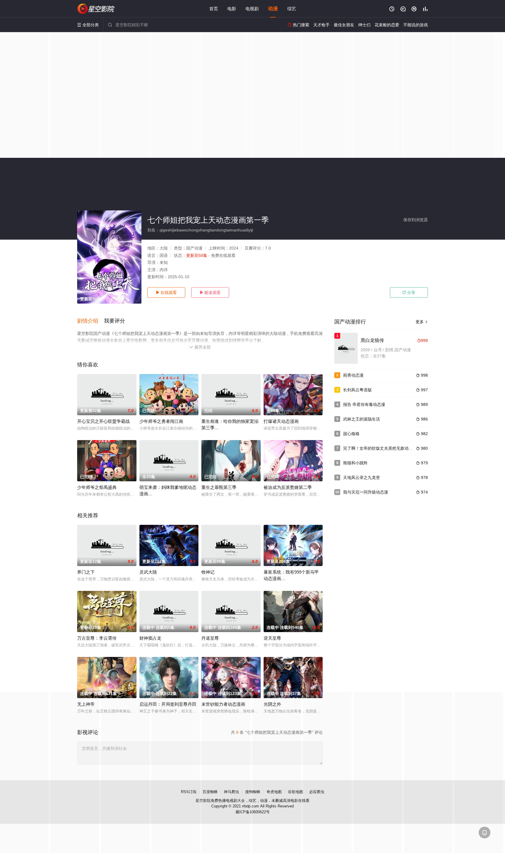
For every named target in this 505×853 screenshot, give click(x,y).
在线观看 (166, 292)
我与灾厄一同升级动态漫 (365, 492)
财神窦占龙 (150, 638)
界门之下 (86, 572)
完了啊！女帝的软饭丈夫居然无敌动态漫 (380, 448)
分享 (408, 292)
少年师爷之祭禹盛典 (97, 487)
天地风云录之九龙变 (361, 477)
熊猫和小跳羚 (355, 463)
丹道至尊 (210, 638)
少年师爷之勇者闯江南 (161, 421)
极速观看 (210, 292)
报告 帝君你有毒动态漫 (364, 404)
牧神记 (208, 572)
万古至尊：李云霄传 (97, 638)
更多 (422, 321)
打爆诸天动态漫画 (281, 421)
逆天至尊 (272, 638)
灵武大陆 (148, 572)
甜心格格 (351, 433)
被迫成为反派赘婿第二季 (288, 487)
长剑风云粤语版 (357, 389)
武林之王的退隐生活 (361, 419)
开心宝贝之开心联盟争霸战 (103, 421)
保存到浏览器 (415, 219)
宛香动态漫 (353, 375)
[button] (90, 321)
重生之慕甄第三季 (218, 487)
